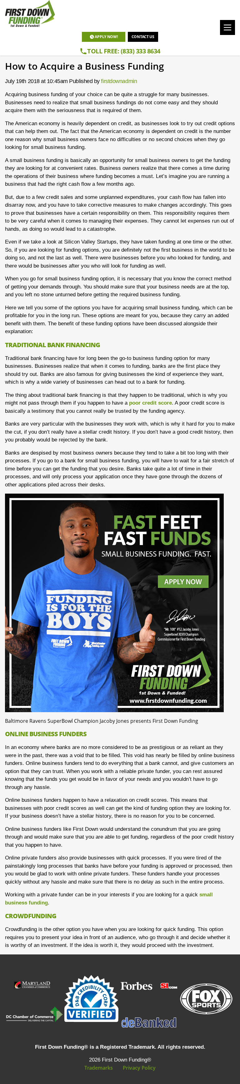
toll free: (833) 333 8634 (123, 51)
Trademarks (98, 1067)
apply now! (106, 36)
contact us (143, 36)
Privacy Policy (139, 1067)
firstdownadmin (119, 81)
